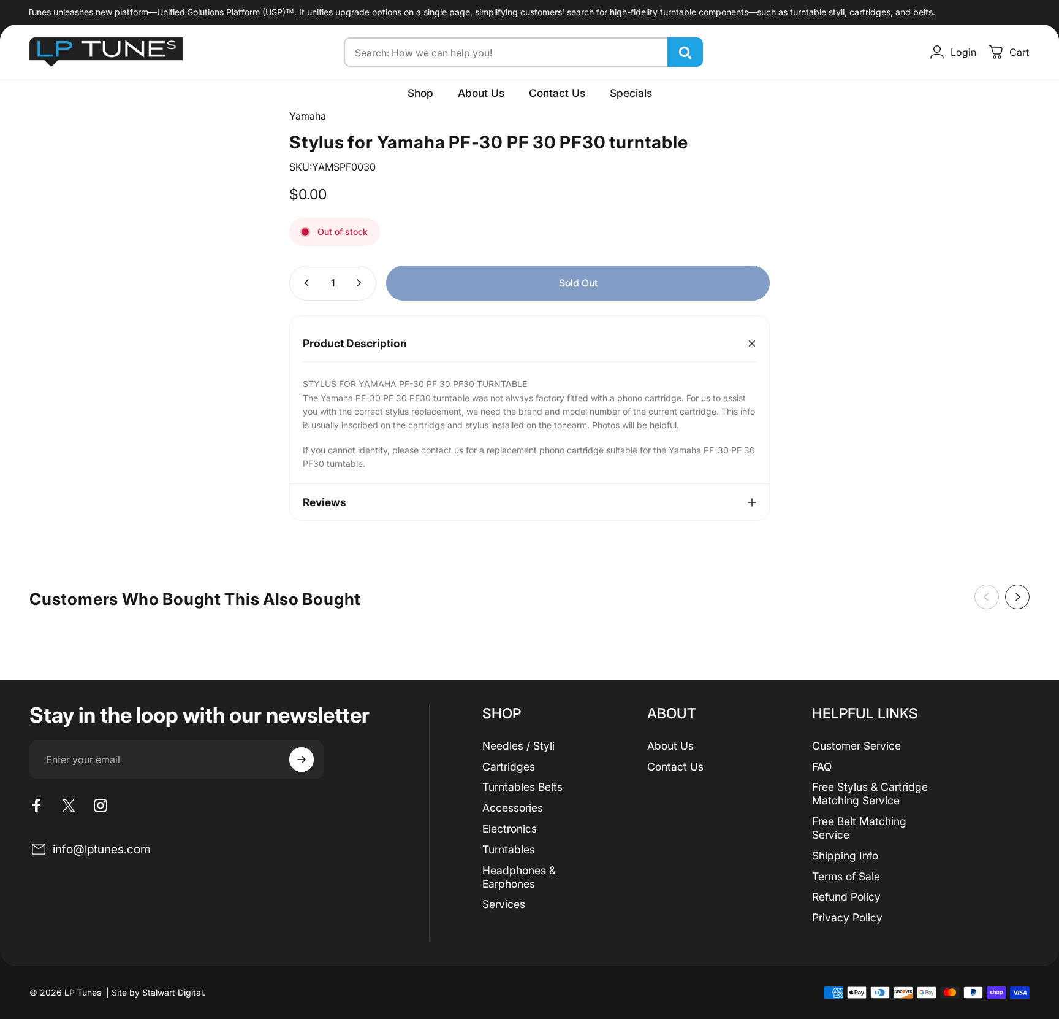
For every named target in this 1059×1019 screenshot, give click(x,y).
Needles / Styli (518, 745)
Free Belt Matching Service (859, 828)
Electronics (509, 828)
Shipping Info (845, 855)
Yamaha (307, 116)
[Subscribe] (301, 759)
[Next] (1017, 597)
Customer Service (856, 745)
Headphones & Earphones (519, 877)
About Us (670, 745)
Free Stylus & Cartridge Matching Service (870, 793)
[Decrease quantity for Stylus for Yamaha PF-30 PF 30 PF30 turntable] (304, 283)
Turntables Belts (522, 786)
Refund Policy (846, 896)
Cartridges (508, 766)
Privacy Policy (847, 917)
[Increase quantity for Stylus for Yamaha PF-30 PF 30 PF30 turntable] (361, 283)
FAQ (822, 766)
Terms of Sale (846, 876)
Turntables (508, 849)
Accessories (512, 807)
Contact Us (675, 766)
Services (503, 904)
